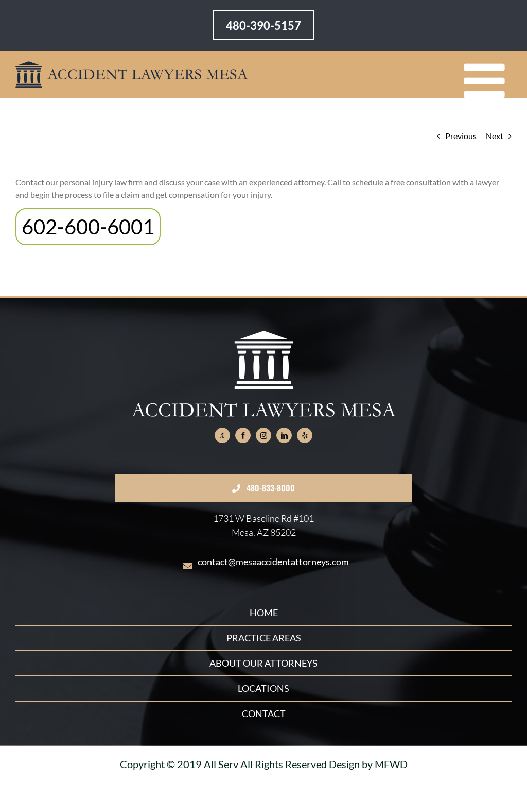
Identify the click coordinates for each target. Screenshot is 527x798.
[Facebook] (243, 435)
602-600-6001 (88, 226)
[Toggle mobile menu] (488, 81)
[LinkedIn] (284, 435)
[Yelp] (304, 435)
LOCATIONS (263, 688)
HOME (264, 612)
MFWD (391, 764)
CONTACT (264, 713)
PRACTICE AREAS (263, 637)
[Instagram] (263, 435)
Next (494, 136)
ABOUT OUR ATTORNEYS (263, 663)
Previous (461, 136)
